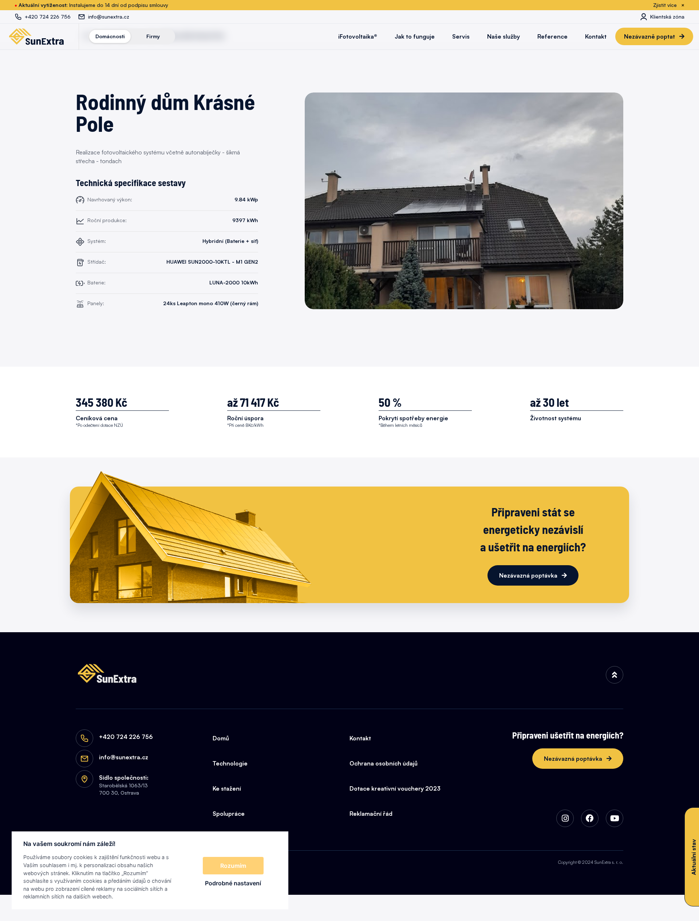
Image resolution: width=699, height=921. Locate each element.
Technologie (230, 763)
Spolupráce (229, 813)
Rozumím (233, 865)
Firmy (153, 36)
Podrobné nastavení (233, 883)
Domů (221, 738)
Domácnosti (110, 36)
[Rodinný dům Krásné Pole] (464, 201)
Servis (461, 36)
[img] (614, 675)
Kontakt (596, 36)
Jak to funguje (415, 36)
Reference (552, 36)
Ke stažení (227, 788)
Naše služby (503, 36)
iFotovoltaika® (357, 36)
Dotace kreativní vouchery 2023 (395, 788)
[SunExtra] (36, 36)
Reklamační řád (371, 813)
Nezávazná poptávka (529, 575)
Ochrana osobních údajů (384, 763)
